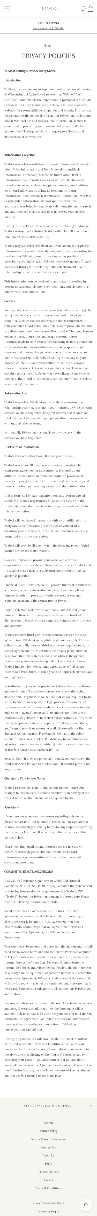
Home (47, 45)
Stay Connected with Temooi (48, 1105)
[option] (48, 25)
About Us (49, 1155)
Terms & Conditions (48, 1188)
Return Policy (48, 1131)
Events (48, 1180)
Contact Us (48, 1147)
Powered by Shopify (48, 1211)
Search (48, 1123)
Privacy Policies (49, 1172)
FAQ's (48, 1164)
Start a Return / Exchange (48, 1139)
